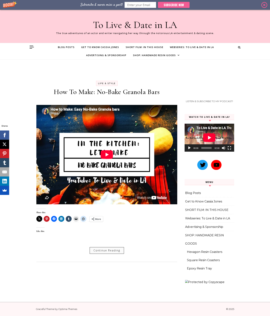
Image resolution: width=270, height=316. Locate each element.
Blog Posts (66, 47)
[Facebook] (4, 135)
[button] (135, 5)
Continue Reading (106, 250)
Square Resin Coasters (203, 260)
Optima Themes (67, 309)
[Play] (189, 148)
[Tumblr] (4, 162)
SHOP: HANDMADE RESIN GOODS (154, 55)
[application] (209, 138)
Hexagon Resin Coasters (204, 252)
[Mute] (223, 148)
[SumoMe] (4, 190)
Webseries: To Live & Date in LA (192, 47)
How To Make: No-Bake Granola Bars (107, 92)
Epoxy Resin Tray (199, 268)
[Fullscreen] (229, 148)
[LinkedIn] (4, 181)
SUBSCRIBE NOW (174, 5)
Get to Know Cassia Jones (100, 47)
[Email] (4, 171)
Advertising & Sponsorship (106, 55)
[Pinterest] (4, 153)
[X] (4, 144)
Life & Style (107, 83)
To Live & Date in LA (135, 25)
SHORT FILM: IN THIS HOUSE (144, 47)
